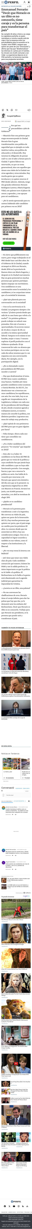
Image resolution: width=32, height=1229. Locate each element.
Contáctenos (20, 1212)
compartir (20, 814)
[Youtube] (14, 1206)
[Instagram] (18, 1206)
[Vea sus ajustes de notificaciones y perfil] (29, 2)
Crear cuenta (26, 788)
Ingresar (24, 2)
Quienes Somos (12, 1212)
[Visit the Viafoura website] (27, 893)
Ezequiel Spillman (14, 116)
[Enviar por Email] (16, 110)
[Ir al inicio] (11, 2)
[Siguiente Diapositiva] (29, 768)
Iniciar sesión (19, 788)
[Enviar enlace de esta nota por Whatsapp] (11, 110)
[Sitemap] (27, 1206)
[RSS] (23, 1206)
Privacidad (27, 1212)
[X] (9, 1206)
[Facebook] (5, 1206)
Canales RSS (4, 1212)
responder (8, 814)
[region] (16, 840)
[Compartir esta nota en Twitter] (7, 110)
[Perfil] (16, 1202)
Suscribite (8, 243)
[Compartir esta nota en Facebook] (2, 110)
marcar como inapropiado (26, 815)
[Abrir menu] (2, 2)
